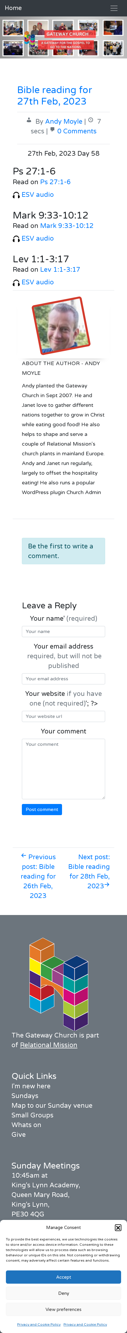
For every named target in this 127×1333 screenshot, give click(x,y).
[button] (118, 1227)
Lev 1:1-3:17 (60, 269)
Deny (63, 1293)
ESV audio (37, 195)
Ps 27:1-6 (55, 182)
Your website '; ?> (63, 698)
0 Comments (77, 131)
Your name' (63, 618)
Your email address (63, 656)
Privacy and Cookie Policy (39, 1324)
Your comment (63, 731)
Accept (63, 1277)
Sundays (25, 1096)
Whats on (26, 1125)
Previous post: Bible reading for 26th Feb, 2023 (38, 876)
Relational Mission (48, 1045)
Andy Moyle (63, 121)
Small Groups (32, 1115)
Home (13, 8)
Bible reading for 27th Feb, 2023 (54, 96)
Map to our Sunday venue (52, 1105)
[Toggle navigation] (114, 8)
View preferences (63, 1309)
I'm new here (31, 1086)
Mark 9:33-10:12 (67, 226)
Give (19, 1135)
